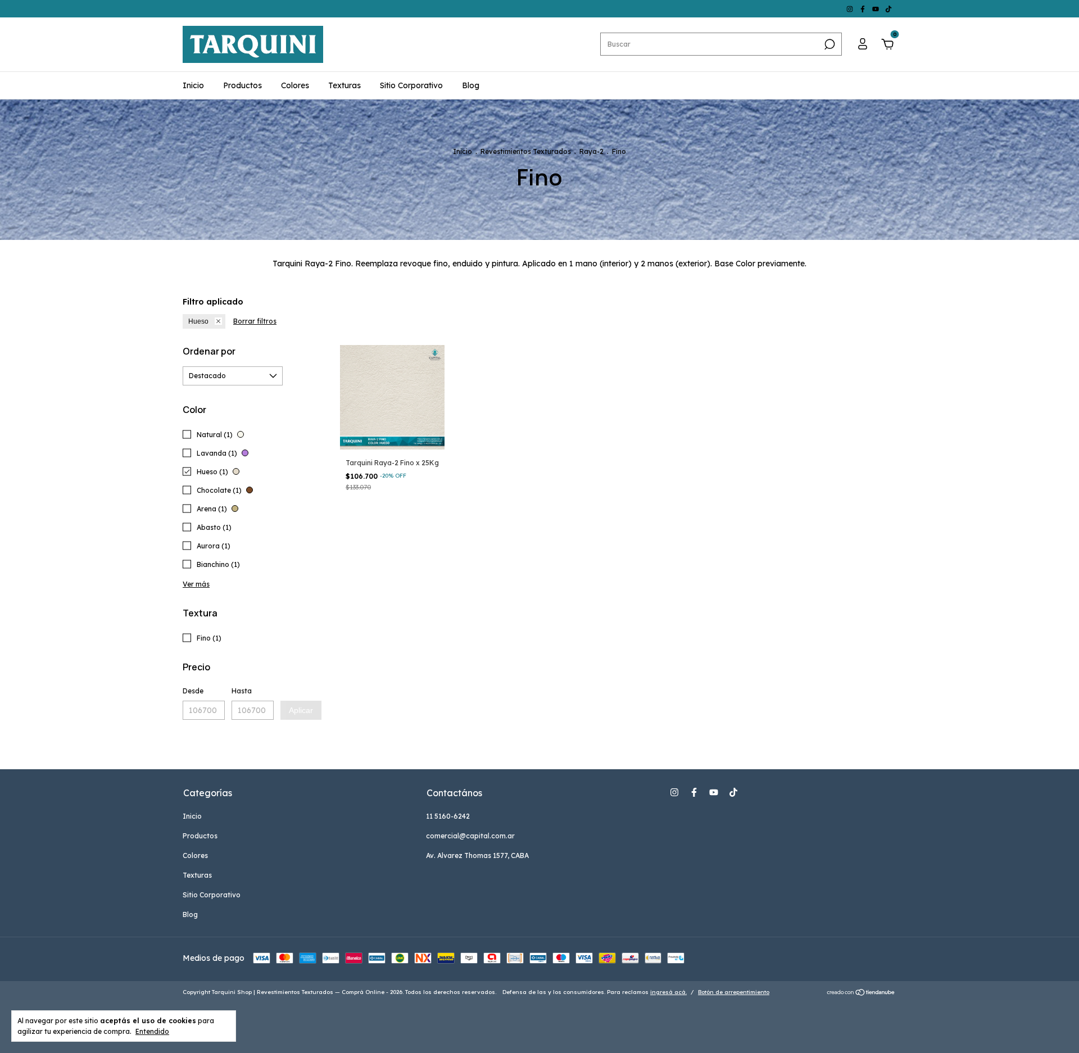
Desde (193, 691)
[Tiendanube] (861, 993)
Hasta (242, 691)
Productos (242, 85)
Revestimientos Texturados (525, 151)
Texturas (344, 85)
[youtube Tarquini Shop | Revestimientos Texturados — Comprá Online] (876, 8)
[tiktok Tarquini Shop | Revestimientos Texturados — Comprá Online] (888, 8)
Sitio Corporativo (411, 85)
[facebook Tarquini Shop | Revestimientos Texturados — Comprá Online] (863, 8)
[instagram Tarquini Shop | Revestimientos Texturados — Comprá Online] (850, 8)
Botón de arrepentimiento (733, 992)
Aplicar (301, 710)
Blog (470, 85)
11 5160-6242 (448, 816)
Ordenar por (209, 351)
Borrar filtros (254, 321)
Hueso (198, 321)
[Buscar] (828, 44)
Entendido (152, 1031)
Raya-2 (591, 151)
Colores (295, 85)
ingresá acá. (668, 992)
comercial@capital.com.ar (470, 836)
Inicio (193, 85)
